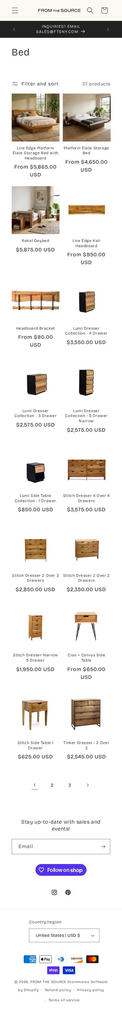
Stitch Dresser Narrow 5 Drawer (35, 658)
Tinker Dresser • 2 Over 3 (86, 745)
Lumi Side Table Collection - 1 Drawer (35, 498)
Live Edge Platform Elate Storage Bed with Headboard (36, 153)
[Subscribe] (103, 846)
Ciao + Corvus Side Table (86, 658)
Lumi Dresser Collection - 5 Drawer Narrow (86, 416)
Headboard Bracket (35, 328)
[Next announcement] (108, 29)
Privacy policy (90, 990)
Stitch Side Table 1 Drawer (36, 745)
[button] (15, 10)
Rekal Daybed (35, 240)
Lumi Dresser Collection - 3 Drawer (35, 413)
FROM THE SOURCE (48, 982)
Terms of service (64, 1000)
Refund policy (58, 990)
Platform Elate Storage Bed (86, 151)
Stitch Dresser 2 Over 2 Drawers (86, 578)
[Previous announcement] (14, 29)
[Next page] (87, 785)
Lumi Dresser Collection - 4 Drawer (86, 331)
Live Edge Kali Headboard (86, 243)
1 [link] (35, 785)
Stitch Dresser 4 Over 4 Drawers (86, 498)
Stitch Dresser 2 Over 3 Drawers (35, 578)
